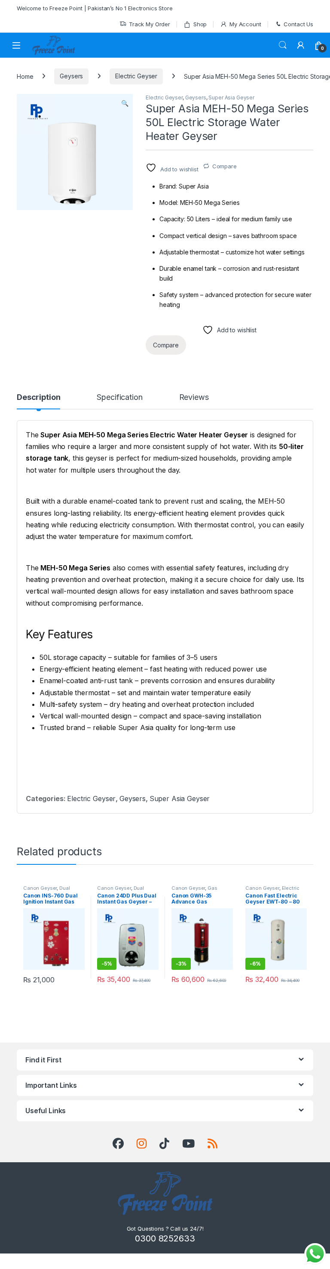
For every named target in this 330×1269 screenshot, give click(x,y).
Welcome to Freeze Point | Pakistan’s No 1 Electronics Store (95, 8)
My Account (245, 24)
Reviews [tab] (194, 397)
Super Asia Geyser (231, 97)
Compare (224, 166)
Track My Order (149, 24)
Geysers (71, 76)
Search (282, 45)
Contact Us (298, 24)
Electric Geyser (136, 76)
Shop (200, 24)
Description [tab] (38, 397)
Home (25, 76)
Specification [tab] (119, 397)
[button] (124, 103)
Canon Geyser (40, 888)
